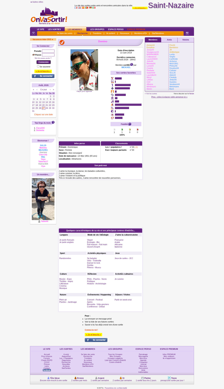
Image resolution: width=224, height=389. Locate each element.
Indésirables (143, 372)
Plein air (63, 300)
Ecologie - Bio (93, 242)
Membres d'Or (140, 33)
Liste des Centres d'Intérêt (115, 360)
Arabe (117, 242)
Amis (169, 40)
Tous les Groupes (115, 354)
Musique (63, 288)
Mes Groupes (115, 356)
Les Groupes (97, 29)
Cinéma (62, 286)
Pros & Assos (46, 356)
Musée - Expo (65, 279)
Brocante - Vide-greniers (98, 304)
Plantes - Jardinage (68, 302)
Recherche (82, 33)
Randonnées (65, 258)
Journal (143, 364)
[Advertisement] (134, 17)
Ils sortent (110, 33)
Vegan (90, 240)
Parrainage (143, 354)
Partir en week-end (123, 300)
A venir (66, 354)
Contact (47, 368)
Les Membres (75, 29)
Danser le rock (93, 263)
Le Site (40, 29)
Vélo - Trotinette (94, 260)
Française (119, 240)
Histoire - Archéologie (96, 284)
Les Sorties (54, 29)
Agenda (143, 360)
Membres (153, 40)
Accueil (47, 354)
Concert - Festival (95, 300)
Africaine (118, 244)
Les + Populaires (66, 358)
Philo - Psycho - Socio (97, 279)
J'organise (143, 362)
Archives (66, 366)
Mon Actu (143, 358)
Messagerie (143, 356)
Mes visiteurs (169, 356)
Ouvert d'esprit (93, 247)
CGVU (46, 362)
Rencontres (143, 368)
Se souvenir (45, 67)
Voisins (185, 40)
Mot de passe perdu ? (43, 58)
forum (191, 93)
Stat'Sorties (66, 368)
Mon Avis (143, 366)
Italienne (118, 247)
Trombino (97, 33)
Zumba (90, 265)
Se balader (92, 258)
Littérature (63, 284)
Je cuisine (119, 279)
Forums (47, 358)
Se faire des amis (64, 33)
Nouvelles (66, 364)
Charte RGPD (46, 360)
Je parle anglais (66, 242)
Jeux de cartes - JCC (124, 258)
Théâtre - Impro (66, 281)
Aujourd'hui (66, 356)
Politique (91, 281)
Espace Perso (115, 29)
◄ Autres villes (36, 2)
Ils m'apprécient (169, 358)
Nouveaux (124, 33)
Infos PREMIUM (169, 354)
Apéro (89, 302)
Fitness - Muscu (94, 267)
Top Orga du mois (43, 123)
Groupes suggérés (115, 358)
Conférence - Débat (96, 307)
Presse (47, 364)
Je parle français (66, 240)
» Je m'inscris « (139, 8)
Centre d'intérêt (115, 362)
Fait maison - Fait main (97, 244)
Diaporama (66, 360)
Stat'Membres (158, 33)
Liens (47, 366)
